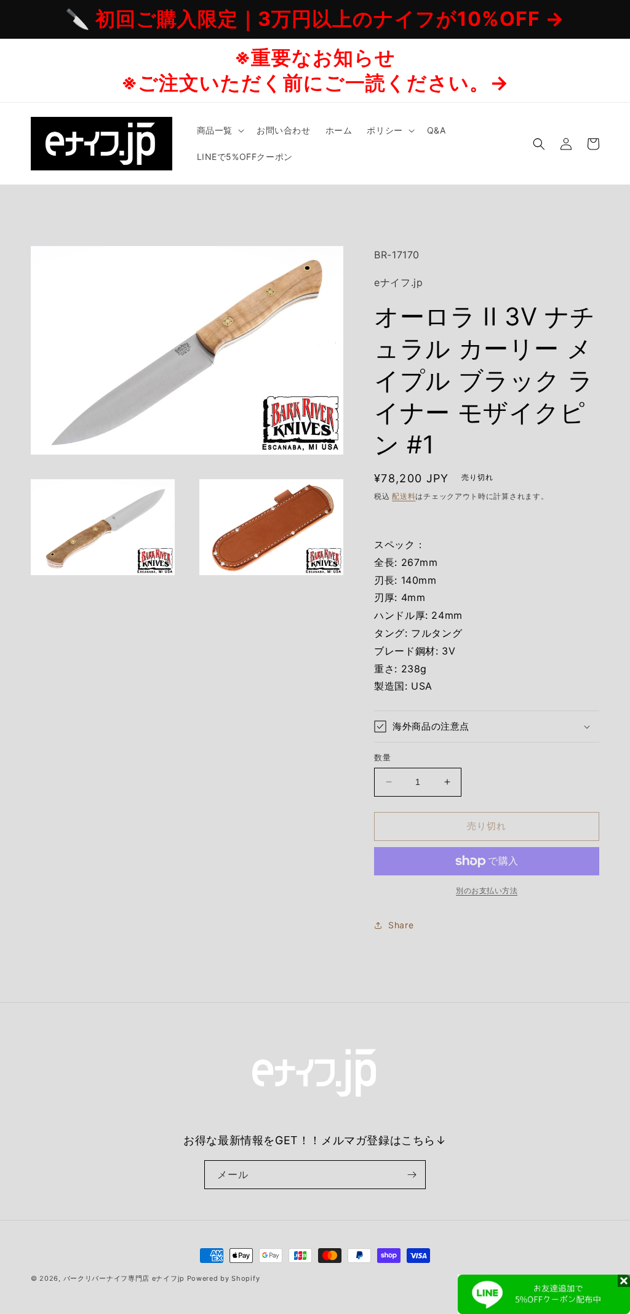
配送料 (403, 496)
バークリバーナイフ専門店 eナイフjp (124, 1278)
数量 (382, 757)
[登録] (411, 1174)
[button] (219, 130)
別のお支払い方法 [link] (486, 890)
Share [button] (400, 925)
